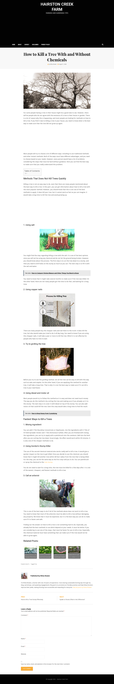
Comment (24, 615)
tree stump (48, 462)
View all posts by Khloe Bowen (82, 587)
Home (13, 44)
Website (23, 654)
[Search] (102, 44)
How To (27, 564)
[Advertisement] (57, 29)
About (20, 44)
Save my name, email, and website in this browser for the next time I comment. (45, 664)
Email (23, 646)
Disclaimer (35, 44)
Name (23, 639)
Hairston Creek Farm (62, 679)
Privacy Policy (45, 44)
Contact (26, 44)
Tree (36, 564)
